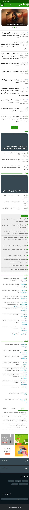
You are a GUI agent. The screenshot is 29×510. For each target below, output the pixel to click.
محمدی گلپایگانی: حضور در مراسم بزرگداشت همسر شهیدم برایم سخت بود (15, 147)
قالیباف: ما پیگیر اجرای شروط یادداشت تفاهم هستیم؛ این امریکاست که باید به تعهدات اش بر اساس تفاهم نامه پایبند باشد (15, 239)
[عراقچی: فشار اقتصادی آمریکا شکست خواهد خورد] (24, 154)
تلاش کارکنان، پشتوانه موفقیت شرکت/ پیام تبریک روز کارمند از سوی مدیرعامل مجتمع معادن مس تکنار (10, 56)
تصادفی (5, 408)
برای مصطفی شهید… (15, 387)
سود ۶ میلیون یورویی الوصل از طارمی (10, 72)
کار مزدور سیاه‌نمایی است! (14, 333)
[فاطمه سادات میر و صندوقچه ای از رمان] (14, 17)
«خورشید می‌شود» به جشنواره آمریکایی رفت (11, 195)
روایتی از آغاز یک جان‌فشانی (14, 393)
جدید (22, 408)
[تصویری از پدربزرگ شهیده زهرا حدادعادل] (24, 203)
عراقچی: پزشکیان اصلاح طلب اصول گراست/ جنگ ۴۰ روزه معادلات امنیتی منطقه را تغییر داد (11, 166)
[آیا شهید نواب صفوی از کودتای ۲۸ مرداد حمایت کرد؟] (24, 161)
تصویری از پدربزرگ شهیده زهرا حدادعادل (12, 201)
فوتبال (15, 484)
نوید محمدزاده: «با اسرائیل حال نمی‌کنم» (15, 191)
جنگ (25, 481)
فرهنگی (26, 174)
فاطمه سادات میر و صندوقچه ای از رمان (16, 24)
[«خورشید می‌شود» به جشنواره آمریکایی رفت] (24, 197)
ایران (18, 481)
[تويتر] (5, 494)
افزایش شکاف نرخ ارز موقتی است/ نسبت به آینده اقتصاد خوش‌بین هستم (10, 119)
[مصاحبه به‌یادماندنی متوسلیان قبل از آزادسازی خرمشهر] (24, 209)
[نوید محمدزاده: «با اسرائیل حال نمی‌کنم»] (14, 184)
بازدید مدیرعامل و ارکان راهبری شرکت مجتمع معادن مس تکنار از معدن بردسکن (14, 46)
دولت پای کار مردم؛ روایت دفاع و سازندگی (17, 265)
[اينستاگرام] (3, 1)
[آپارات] (6, 1)
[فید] (8, 1)
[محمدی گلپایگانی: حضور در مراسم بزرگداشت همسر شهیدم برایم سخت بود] (14, 142)
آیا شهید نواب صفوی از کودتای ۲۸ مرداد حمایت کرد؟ (11, 160)
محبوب (14, 408)
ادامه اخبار (14, 127)
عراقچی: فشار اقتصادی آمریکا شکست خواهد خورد (11, 153)
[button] (12, 27)
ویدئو (26, 468)
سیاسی (26, 131)
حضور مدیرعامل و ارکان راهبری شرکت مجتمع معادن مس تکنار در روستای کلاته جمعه (10, 35)
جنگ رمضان (23, 484)
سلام (11, 481)
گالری (26, 461)
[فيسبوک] (1, 1)
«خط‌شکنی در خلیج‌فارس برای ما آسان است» (11, 315)
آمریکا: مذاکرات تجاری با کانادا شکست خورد (17, 256)
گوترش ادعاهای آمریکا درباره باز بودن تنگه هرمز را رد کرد (15, 246)
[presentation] (2, 17)
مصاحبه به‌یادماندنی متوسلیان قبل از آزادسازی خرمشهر (11, 208)
